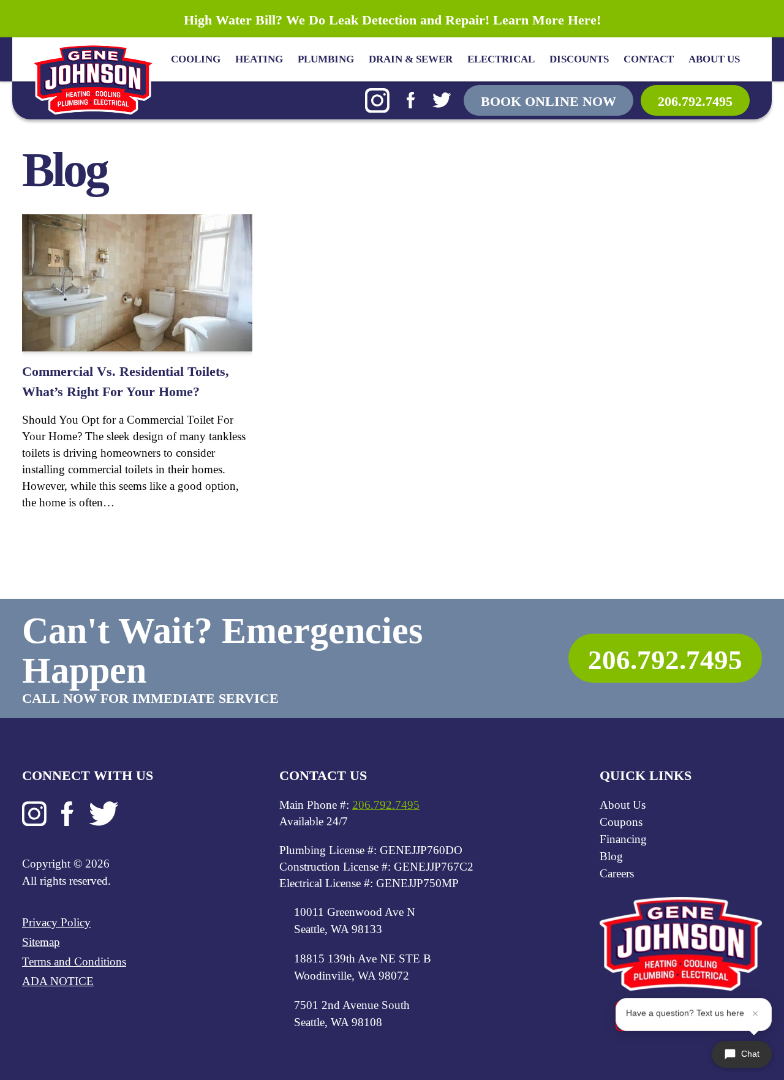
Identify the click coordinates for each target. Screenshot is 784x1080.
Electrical (501, 59)
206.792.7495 (695, 101)
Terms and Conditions (74, 961)
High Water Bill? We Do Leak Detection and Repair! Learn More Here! (392, 20)
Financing (623, 839)
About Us (714, 59)
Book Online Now (548, 101)
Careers (617, 873)
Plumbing (326, 59)
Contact (649, 59)
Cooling (196, 59)
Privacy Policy (56, 922)
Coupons (621, 822)
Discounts (579, 59)
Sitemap (41, 942)
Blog (611, 856)
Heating (259, 59)
